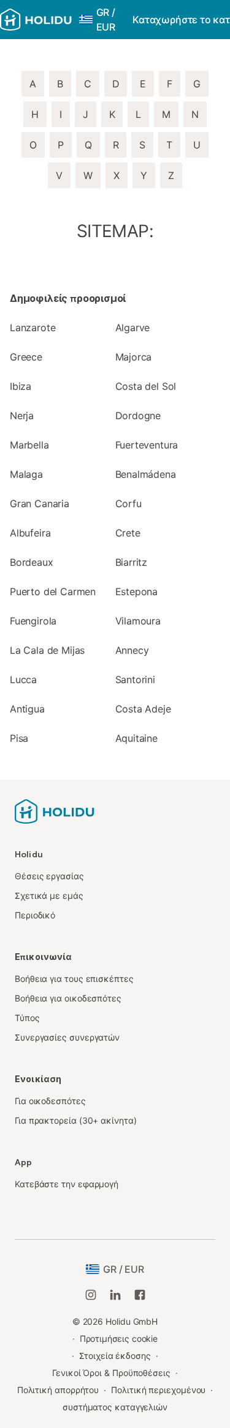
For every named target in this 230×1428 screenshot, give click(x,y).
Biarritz (131, 562)
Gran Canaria (39, 503)
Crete (127, 533)
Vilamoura (138, 621)
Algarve (132, 327)
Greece (26, 357)
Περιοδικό (35, 915)
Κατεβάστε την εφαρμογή (66, 1184)
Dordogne (138, 415)
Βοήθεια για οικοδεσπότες (68, 998)
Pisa (19, 738)
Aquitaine (136, 738)
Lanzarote (32, 327)
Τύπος (27, 1017)
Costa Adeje (143, 709)
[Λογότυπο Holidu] (36, 20)
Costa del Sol (146, 386)
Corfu (128, 503)
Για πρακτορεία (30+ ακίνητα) (76, 1120)
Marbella (29, 445)
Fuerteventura (146, 445)
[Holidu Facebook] (140, 1295)
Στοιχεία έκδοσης (115, 1355)
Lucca (23, 679)
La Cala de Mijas (47, 650)
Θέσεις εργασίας (49, 876)
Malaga (26, 474)
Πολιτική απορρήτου (58, 1390)
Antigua (27, 709)
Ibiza (20, 386)
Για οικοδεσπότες (50, 1101)
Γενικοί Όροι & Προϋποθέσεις (111, 1373)
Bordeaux (31, 562)
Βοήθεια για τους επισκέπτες (74, 978)
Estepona (136, 591)
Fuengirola (33, 621)
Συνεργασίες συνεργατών (67, 1037)
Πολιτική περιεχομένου (158, 1390)
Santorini (135, 679)
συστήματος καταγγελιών (115, 1407)
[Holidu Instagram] (91, 1295)
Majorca (133, 357)
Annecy (132, 650)
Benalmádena (145, 474)
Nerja (22, 415)
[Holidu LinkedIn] (115, 1295)
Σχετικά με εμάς (49, 895)
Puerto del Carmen (53, 591)
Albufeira (30, 533)
